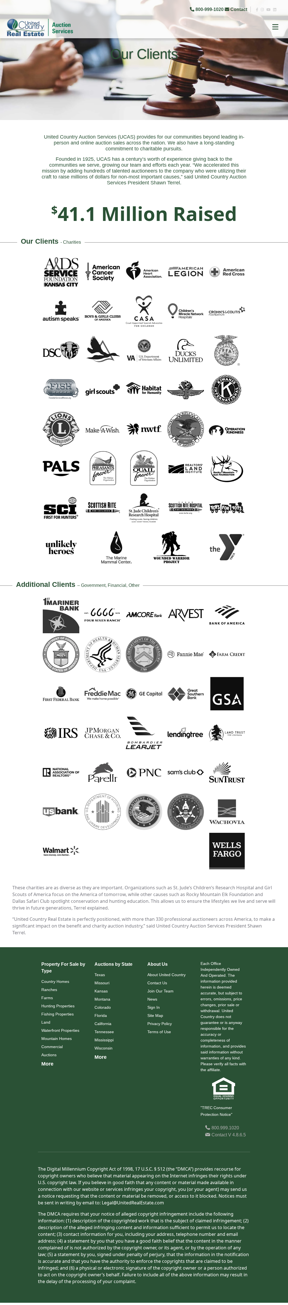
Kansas (101, 991)
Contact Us (157, 983)
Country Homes (55, 981)
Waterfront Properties (60, 1030)
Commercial (52, 1046)
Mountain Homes (56, 1038)
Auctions (49, 1055)
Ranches (49, 989)
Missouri (101, 983)
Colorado (102, 1007)
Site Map (155, 1015)
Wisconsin (103, 1048)
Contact (238, 9)
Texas (99, 974)
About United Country (166, 974)
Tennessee (104, 1032)
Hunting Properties (58, 1006)
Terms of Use (159, 1032)
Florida (100, 1015)
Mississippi (104, 1040)
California (102, 1023)
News (152, 999)
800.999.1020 (224, 1127)
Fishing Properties (57, 1014)
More (47, 1064)
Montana (102, 999)
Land (45, 1022)
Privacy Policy (159, 1023)
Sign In (153, 1007)
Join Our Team (160, 991)
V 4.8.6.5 (237, 1134)
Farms (47, 998)
